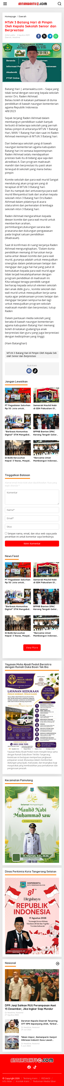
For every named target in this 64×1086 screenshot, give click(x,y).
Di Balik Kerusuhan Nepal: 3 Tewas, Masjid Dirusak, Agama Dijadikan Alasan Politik (17, 459)
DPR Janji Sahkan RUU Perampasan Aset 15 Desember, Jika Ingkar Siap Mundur (30, 1007)
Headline (16, 37)
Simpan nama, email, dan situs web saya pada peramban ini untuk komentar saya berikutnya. (31, 535)
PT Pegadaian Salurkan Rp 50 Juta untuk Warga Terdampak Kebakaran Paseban (17, 407)
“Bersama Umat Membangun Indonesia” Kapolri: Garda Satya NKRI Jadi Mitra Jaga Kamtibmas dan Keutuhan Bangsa (46, 459)
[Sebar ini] (38, 36)
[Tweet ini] (44, 36)
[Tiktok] (35, 370)
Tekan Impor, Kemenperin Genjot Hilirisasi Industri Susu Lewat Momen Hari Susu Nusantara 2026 (39, 1038)
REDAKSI (45, 1078)
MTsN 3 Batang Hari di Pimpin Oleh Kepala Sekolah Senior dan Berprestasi (32, 354)
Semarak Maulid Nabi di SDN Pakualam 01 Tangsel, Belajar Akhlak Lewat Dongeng (46, 407)
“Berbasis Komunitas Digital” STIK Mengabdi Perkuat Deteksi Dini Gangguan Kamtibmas (17, 433)
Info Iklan (7, 1081)
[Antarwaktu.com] (32, 3)
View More (32, 647)
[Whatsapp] (55, 36)
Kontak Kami (22, 1081)
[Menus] (5, 4)
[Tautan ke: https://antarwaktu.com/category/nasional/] (58, 964)
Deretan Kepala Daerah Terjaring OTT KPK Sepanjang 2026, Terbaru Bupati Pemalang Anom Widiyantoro (39, 1022)
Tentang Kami (30, 1078)
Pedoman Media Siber (44, 1081)
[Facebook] (29, 370)
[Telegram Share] (50, 36)
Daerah (8, 37)
